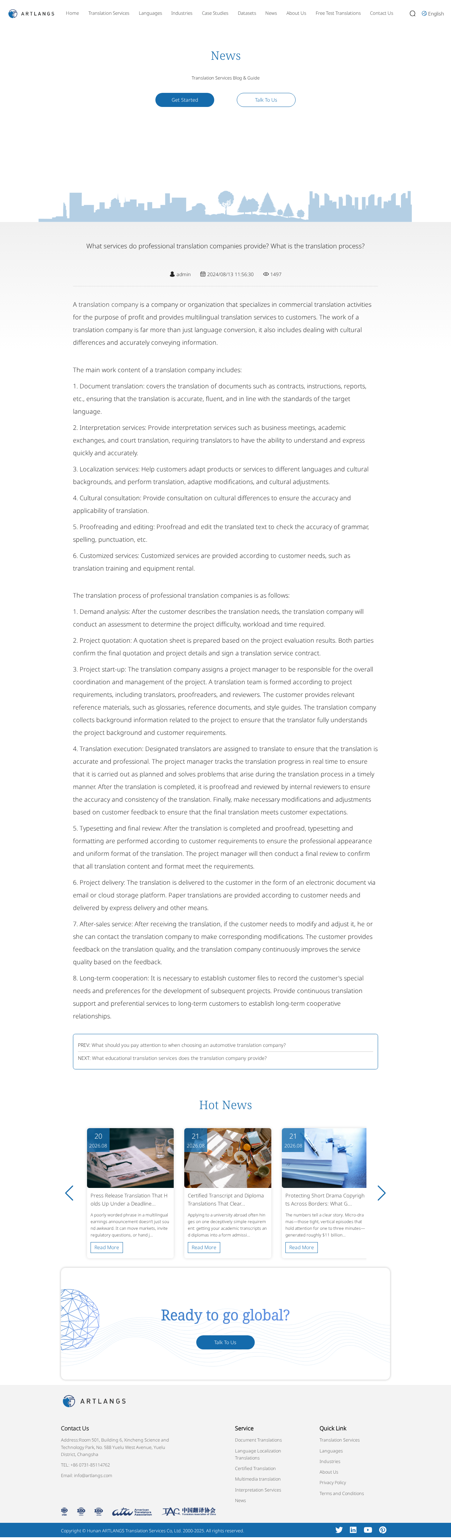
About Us (296, 13)
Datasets (247, 13)
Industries (181, 13)
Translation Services (108, 13)
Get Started (185, 99)
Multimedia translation (258, 1479)
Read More (106, 1247)
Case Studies (215, 13)
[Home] (31, 12)
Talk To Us (266, 99)
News (271, 13)
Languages (150, 13)
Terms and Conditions (342, 1493)
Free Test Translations (338, 13)
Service (244, 1428)
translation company (108, 304)
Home (72, 13)
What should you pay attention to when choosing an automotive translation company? (189, 1045)
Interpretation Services (258, 1490)
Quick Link (333, 1428)
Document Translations (258, 1440)
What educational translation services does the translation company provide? (179, 1058)
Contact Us (381, 13)
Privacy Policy (333, 1482)
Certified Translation (255, 1468)
